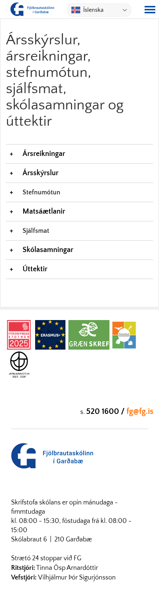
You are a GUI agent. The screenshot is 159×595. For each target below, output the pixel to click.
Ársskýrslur (40, 173)
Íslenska (93, 10)
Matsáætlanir (44, 211)
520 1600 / (106, 411)
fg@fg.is (139, 411)
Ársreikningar (44, 154)
